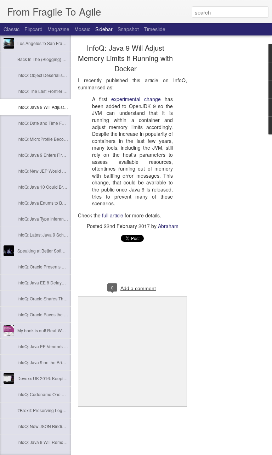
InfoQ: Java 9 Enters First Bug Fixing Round (59, 155)
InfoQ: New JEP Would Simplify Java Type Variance (66, 171)
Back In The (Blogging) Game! (46, 59)
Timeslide (154, 29)
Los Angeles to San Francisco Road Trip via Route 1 (67, 43)
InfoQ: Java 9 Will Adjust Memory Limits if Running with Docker (125, 58)
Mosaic (82, 29)
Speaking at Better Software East (48, 251)
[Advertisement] (226, 157)
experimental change (136, 98)
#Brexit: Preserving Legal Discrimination (56, 410)
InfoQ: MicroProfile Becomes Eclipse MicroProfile (64, 139)
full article (112, 215)
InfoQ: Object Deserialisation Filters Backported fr (64, 75)
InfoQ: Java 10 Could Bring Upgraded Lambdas (63, 187)
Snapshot (128, 29)
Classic (11, 29)
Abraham (168, 225)
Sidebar (104, 29)
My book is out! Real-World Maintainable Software (65, 330)
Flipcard (33, 29)
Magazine (58, 29)
